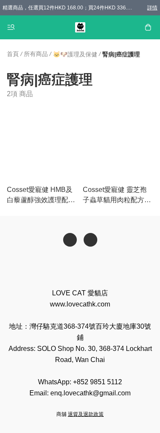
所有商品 (36, 53)
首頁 (13, 53)
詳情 (152, 8)
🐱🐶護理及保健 (75, 54)
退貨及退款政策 (86, 414)
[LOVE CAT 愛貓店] (80, 27)
